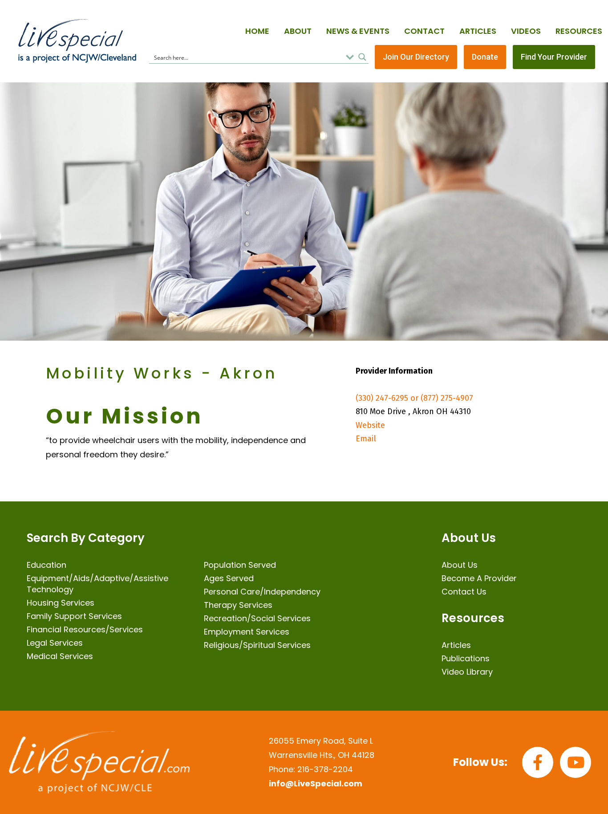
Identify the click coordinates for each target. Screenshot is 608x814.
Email (366, 439)
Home (257, 31)
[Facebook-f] (537, 762)
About (298, 31)
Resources (578, 31)
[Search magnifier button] (362, 57)
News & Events (357, 31)
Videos (526, 31)
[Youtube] (575, 762)
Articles (477, 31)
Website (370, 425)
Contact (424, 31)
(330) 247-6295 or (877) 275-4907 (414, 398)
